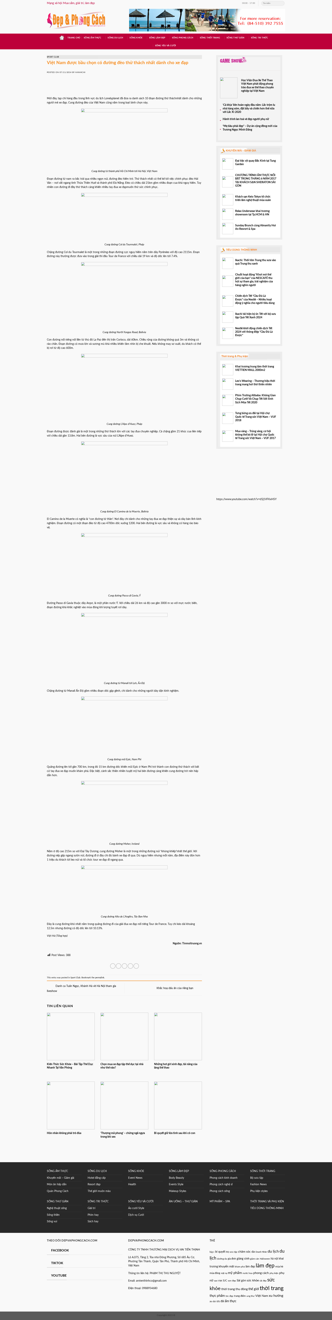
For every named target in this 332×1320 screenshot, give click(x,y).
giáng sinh (243, 1258)
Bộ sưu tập (256, 1178)
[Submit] (282, 3)
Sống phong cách (182, 38)
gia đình (232, 1258)
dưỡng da (222, 1259)
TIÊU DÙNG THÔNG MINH (267, 1208)
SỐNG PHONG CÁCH (223, 1171)
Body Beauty (176, 1178)
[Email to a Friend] (124, 966)
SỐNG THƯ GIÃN (57, 1201)
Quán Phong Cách (57, 1191)
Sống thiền (53, 1215)
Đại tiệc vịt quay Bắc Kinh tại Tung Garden (255, 163)
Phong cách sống (220, 1191)
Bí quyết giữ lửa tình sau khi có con (174, 1133)
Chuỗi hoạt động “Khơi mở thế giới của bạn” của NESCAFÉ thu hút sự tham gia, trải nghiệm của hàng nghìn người (254, 280)
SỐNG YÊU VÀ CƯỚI (141, 1201)
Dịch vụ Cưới (136, 1215)
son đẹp (232, 1280)
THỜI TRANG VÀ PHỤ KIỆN (267, 1201)
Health (132, 1184)
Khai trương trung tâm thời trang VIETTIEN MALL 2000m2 (254, 368)
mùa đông (215, 1273)
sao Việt (218, 1281)
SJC (225, 1280)
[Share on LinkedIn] (136, 966)
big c (212, 1252)
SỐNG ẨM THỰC (57, 1171)
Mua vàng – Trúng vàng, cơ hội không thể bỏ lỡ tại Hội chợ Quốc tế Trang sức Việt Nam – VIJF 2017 (255, 435)
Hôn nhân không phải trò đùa (64, 1133)
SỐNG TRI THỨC (259, 38)
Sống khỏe (135, 38)
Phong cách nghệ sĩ (221, 1184)
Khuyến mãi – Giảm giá (60, 1178)
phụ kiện (274, 1273)
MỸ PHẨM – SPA (220, 1201)
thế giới (253, 1289)
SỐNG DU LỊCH (97, 1171)
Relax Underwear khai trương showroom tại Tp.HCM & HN (252, 213)
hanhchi (80, 72)
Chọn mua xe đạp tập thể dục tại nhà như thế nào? (121, 1066)
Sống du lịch (115, 38)
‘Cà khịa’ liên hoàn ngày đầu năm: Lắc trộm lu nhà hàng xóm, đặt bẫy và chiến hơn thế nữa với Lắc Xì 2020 (249, 108)
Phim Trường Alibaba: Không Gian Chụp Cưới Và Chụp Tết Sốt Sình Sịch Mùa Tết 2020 (255, 399)
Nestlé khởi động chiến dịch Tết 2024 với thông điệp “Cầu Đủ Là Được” (254, 332)
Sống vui (52, 1221)
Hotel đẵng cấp (97, 1178)
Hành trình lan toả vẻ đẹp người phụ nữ (246, 119)
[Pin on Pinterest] (130, 966)
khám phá (240, 1267)
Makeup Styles (177, 1191)
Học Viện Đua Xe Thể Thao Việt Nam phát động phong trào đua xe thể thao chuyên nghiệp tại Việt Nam (257, 85)
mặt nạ (224, 1273)
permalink (99, 978)
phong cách (261, 1273)
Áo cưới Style (136, 1208)
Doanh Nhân (261, 1252)
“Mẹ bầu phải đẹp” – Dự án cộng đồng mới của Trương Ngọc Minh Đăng (250, 128)
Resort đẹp (94, 1184)
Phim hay (93, 1215)
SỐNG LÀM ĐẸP (179, 1171)
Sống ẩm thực (92, 38)
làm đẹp (250, 1266)
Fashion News (258, 1184)
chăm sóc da (246, 1251)
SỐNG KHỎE (136, 1171)
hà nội (274, 1258)
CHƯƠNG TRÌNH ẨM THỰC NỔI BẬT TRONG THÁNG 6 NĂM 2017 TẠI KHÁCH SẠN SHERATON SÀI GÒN (255, 180)
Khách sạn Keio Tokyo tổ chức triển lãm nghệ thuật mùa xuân (253, 198)
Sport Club (53, 57)
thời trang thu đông (234, 1289)
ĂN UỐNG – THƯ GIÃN (183, 1201)
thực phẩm (217, 1295)
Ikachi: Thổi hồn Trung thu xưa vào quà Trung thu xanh (255, 262)
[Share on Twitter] (118, 966)
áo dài (213, 1301)
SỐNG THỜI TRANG (262, 1171)
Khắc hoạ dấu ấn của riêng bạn (175, 988)
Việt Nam (261, 1295)
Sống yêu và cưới (165, 46)
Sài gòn (241, 1280)
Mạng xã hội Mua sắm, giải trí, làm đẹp (71, 3)
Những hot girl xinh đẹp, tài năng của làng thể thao (175, 1066)
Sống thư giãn (235, 38)
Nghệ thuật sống (57, 1208)
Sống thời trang (210, 38)
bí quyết (220, 1251)
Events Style (176, 1184)
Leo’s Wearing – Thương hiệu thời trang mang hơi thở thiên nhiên (255, 383)
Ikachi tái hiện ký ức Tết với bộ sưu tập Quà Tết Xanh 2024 (255, 316)
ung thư (251, 1296)
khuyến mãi (226, 1266)
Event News (135, 1178)
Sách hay (93, 1221)
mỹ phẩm (235, 1273)
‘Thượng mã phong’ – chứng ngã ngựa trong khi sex (122, 1135)
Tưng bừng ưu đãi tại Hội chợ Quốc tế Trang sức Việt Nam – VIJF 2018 (255, 417)
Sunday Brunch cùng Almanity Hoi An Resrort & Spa (255, 227)
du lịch (273, 1251)
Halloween (265, 1259)
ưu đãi (220, 1301)
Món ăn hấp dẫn (56, 1184)
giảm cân (254, 1259)
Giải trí (91, 1208)
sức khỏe (253, 1280)
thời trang (272, 1288)
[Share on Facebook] (112, 966)
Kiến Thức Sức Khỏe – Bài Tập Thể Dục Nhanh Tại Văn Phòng (70, 1066)
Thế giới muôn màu (99, 1191)
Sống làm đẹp (157, 38)
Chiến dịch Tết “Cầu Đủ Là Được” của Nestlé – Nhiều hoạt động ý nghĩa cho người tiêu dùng (255, 299)
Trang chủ (73, 38)
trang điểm (240, 1296)
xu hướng (276, 1296)
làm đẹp (265, 1265)
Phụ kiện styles (259, 1191)
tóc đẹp (229, 1296)
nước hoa (247, 1273)
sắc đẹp (263, 1281)
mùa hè (279, 1266)
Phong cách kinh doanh (223, 1178)
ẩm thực (230, 1301)
